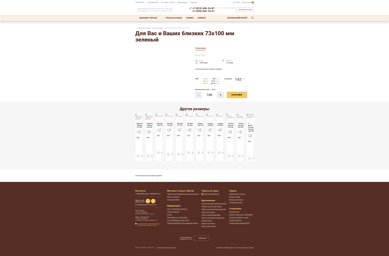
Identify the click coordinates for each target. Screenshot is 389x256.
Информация (182, 2)
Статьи (169, 215)
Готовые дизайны (173, 200)
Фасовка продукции (236, 200)
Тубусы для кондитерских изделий (213, 209)
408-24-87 (203, 8)
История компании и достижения (241, 215)
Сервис (189, 18)
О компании (139, 2)
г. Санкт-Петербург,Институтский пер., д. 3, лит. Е (145, 212)
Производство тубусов (237, 194)
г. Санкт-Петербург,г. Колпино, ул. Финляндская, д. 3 (146, 219)
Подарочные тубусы (208, 226)
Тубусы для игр (206, 220)
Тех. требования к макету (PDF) (178, 220)
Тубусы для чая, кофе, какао (211, 206)
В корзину (237, 95)
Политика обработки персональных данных (182, 223)
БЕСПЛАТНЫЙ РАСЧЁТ (211, 194)
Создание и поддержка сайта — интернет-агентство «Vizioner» (235, 247)
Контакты (193, 2)
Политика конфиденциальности (166, 247)
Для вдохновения (173, 212)
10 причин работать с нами (238, 217)
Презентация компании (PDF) (239, 223)
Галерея (201, 18)
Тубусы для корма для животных (212, 218)
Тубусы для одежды (208, 223)
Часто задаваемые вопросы (177, 209)
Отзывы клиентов (235, 220)
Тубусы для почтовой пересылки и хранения (183, 194)
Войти (238, 2)
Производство (153, 2)
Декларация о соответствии (177, 217)
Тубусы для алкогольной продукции (213, 203)
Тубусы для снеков (208, 212)
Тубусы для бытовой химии (210, 215)
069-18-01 (203, 11)
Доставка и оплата (168, 2)
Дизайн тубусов (234, 197)
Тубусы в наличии (173, 197)
